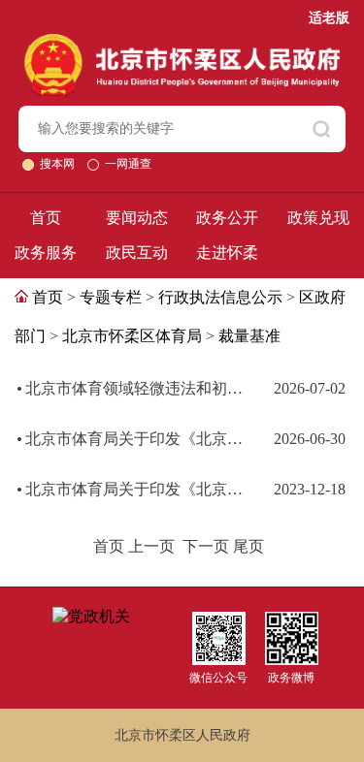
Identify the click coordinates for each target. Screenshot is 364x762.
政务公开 (227, 217)
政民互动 (137, 252)
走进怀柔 (227, 252)
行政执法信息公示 (220, 297)
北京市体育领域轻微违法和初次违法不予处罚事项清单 (136, 388)
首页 (45, 217)
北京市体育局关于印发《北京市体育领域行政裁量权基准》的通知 (136, 489)
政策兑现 (318, 217)
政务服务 (46, 252)
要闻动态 (137, 217)
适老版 (329, 18)
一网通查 (128, 164)
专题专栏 (111, 297)
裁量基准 (249, 336)
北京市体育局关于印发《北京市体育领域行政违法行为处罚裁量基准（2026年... (136, 438)
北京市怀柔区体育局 (132, 336)
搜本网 (59, 164)
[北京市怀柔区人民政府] (182, 42)
